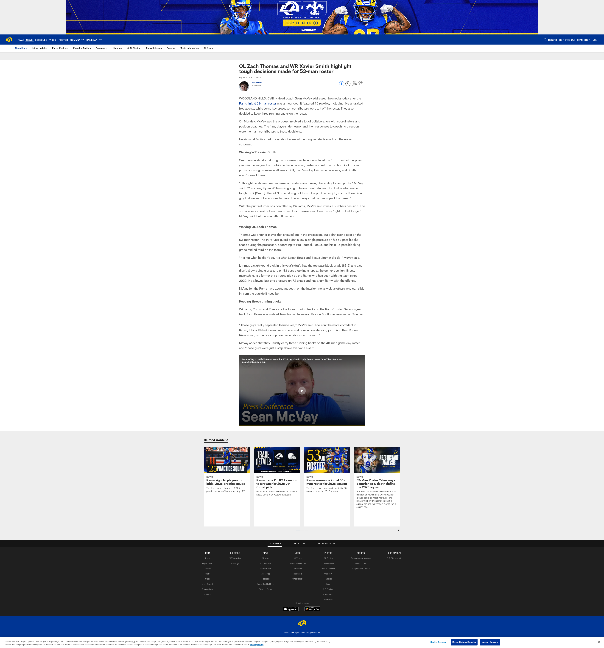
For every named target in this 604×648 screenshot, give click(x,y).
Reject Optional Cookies (464, 642)
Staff (207, 574)
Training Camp (265, 589)
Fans (328, 584)
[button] (302, 391)
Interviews (298, 568)
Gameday (328, 574)
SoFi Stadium (328, 589)
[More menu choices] (100, 39)
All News (265, 558)
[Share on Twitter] (347, 85)
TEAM (207, 553)
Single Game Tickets (361, 568)
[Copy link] (360, 84)
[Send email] (354, 85)
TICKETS (361, 553)
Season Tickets (361, 563)
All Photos (328, 558)
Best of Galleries (328, 568)
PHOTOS (328, 553)
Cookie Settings (438, 642)
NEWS (265, 553)
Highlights (298, 574)
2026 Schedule (235, 558)
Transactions (207, 589)
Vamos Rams (265, 568)
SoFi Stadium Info (394, 558)
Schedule (235, 553)
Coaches (207, 568)
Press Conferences (298, 563)
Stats (207, 579)
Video (298, 553)
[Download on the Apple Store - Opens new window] (290, 609)
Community (265, 563)
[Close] (599, 642)
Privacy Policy (256, 644)
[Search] (545, 39)
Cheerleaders (297, 579)
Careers (207, 594)
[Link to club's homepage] (9, 39)
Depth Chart (207, 563)
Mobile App (265, 574)
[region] (302, 642)
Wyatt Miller (257, 82)
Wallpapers (328, 599)
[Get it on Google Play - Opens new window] (312, 610)
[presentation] (399, 530)
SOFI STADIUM (394, 553)
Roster (207, 558)
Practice (328, 579)
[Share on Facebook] (341, 85)
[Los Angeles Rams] (302, 623)
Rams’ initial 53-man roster (257, 103)
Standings (235, 563)
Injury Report (207, 584)
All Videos (298, 558)
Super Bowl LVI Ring (265, 584)
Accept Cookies (490, 642)
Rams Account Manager (361, 558)
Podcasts (266, 579)
